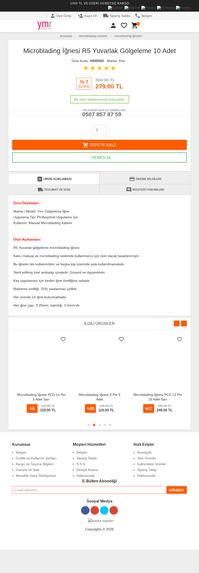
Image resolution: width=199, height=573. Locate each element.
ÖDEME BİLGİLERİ (145, 179)
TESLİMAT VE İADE (54, 190)
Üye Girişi (60, 16)
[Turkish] (115, 8)
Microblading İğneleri (128, 36)
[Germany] (166, 8)
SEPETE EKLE (99, 145)
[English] (132, 8)
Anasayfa (65, 36)
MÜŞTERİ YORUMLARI (145, 190)
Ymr (122, 61)
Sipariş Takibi (116, 16)
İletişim (143, 16)
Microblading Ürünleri (93, 36)
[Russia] (183, 8)
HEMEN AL (101, 158)
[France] (148, 8)
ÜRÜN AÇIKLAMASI (54, 179)
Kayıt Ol (87, 16)
